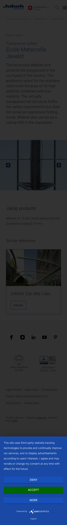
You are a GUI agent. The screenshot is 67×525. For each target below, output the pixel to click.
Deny (33, 480)
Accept (33, 490)
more (34, 500)
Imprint (33, 519)
